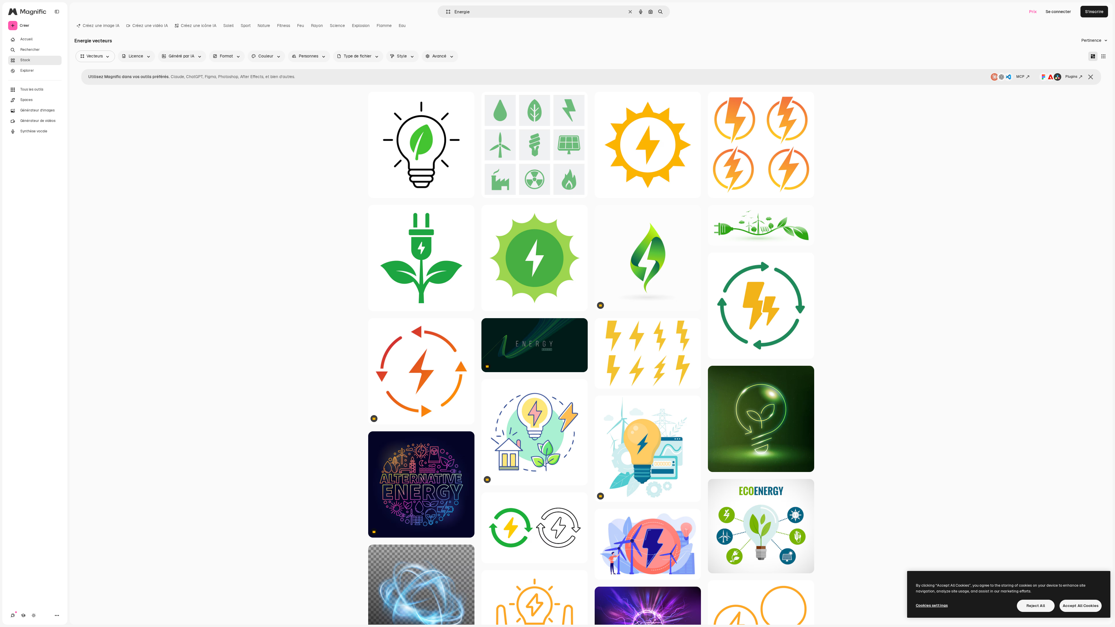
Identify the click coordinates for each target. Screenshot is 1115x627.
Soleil (228, 25)
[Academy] (23, 615)
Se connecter (1058, 11)
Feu (300, 25)
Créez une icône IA (198, 25)
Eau (402, 25)
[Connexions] (12, 615)
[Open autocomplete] (446, 12)
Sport (246, 25)
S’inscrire (1094, 11)
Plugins (1071, 76)
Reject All (1035, 605)
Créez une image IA (101, 25)
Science (337, 25)
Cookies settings (932, 605)
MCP (1020, 76)
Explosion (361, 25)
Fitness (283, 25)
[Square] (1103, 56)
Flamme (384, 25)
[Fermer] (1090, 76)
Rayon (317, 25)
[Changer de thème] (33, 615)
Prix (1033, 11)
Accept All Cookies (1080, 605)
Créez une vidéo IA (150, 25)
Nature (264, 25)
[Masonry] (1093, 56)
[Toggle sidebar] (57, 11)
